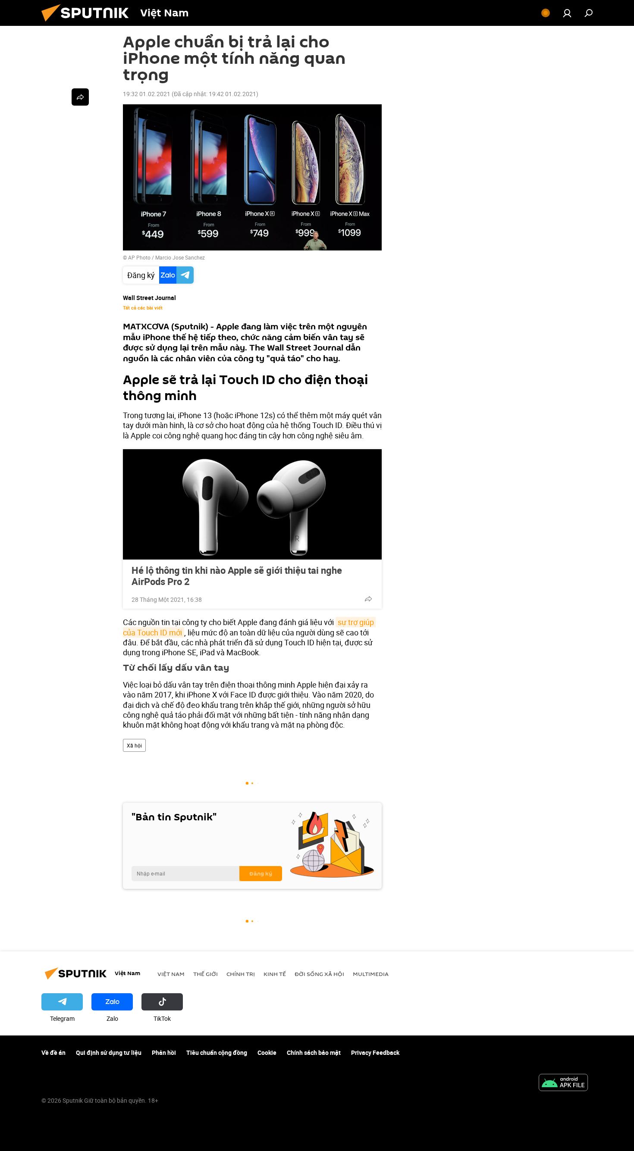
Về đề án (53, 1052)
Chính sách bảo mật (314, 1052)
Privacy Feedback (375, 1052)
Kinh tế (275, 974)
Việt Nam (171, 974)
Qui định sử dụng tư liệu (108, 1052)
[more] (368, 598)
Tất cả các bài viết (143, 308)
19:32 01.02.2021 (146, 94)
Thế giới (205, 974)
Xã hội (134, 745)
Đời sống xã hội (319, 974)
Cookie (266, 1052)
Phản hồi (164, 1052)
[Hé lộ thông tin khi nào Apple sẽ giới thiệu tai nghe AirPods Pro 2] (252, 504)
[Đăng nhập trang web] (567, 13)
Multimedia (371, 974)
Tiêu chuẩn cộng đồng (216, 1052)
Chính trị (240, 974)
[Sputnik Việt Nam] (88, 23)
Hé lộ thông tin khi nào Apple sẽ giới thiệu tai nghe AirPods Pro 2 (237, 576)
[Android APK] (563, 1083)
